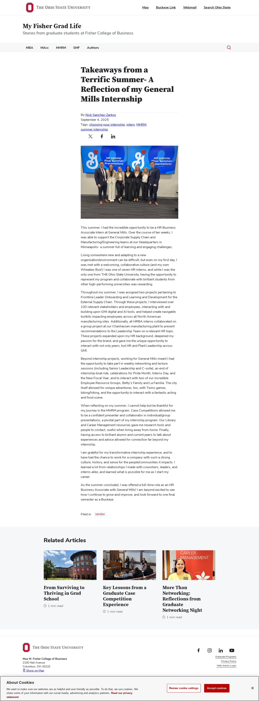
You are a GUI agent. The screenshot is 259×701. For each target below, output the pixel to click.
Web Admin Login (226, 665)
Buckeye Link (166, 7)
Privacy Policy (228, 661)
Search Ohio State (217, 7)
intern (130, 124)
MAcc (44, 48)
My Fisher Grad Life (52, 26)
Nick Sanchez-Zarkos (100, 115)
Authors (93, 48)
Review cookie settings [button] (223, 670)
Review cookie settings (183, 688)
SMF (76, 48)
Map (145, 7)
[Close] (252, 688)
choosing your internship (107, 124)
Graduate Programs (225, 656)
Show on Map (34, 670)
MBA (29, 48)
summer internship (94, 129)
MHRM (61, 48)
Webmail (189, 7)
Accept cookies (216, 688)
